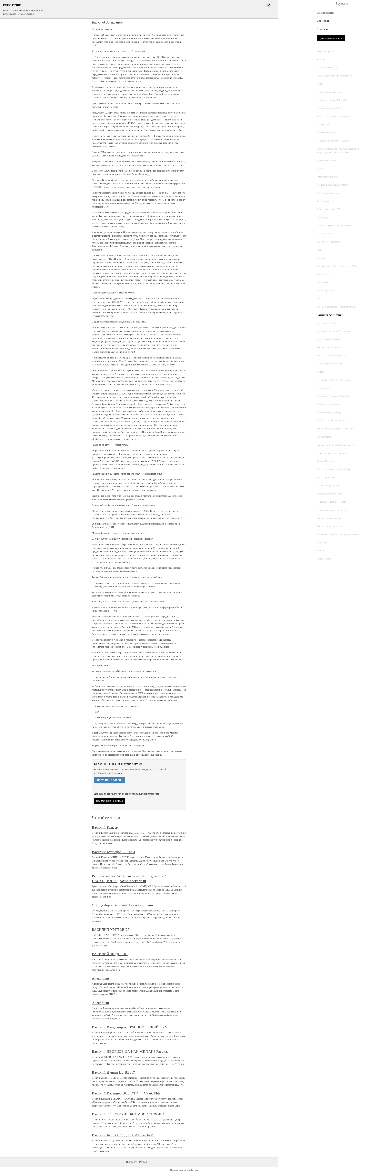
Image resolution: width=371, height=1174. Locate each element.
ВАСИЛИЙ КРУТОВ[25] (111, 929)
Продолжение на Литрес (331, 38)
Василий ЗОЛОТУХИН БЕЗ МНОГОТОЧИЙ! (128, 1114)
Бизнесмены (323, 20)
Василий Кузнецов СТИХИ (113, 851)
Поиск (341, 3)
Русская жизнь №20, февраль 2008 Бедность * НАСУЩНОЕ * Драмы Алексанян (129, 878)
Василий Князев (105, 827)
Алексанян (100, 978)
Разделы (144, 1162)
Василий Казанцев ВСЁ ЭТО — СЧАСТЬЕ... (127, 1093)
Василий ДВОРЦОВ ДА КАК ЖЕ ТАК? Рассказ (130, 1051)
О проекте (131, 1162)
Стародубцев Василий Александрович (122, 905)
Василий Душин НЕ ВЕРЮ (113, 1072)
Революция (322, 28)
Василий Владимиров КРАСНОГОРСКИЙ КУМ (130, 1027)
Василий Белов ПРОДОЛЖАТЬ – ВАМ (123, 1135)
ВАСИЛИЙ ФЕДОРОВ (110, 954)
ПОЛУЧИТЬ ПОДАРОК (109, 780)
